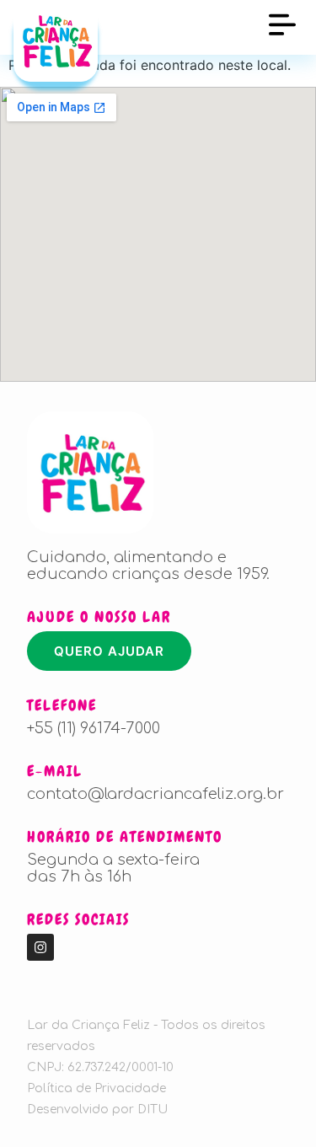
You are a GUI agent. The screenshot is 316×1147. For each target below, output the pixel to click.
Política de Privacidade (96, 1088)
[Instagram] (40, 947)
